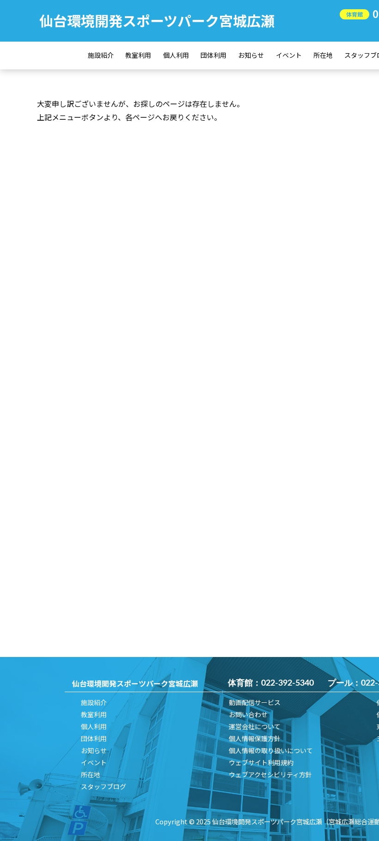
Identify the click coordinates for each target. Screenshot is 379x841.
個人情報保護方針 (255, 738)
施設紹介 (101, 55)
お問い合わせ (248, 714)
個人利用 (176, 55)
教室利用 (138, 55)
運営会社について (255, 726)
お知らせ (251, 55)
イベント (289, 55)
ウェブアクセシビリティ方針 (270, 774)
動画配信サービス (255, 702)
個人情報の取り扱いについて (271, 750)
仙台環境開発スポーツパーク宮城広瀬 (157, 20)
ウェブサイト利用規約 (261, 762)
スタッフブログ (103, 786)
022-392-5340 (287, 683)
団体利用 (213, 55)
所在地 (323, 55)
